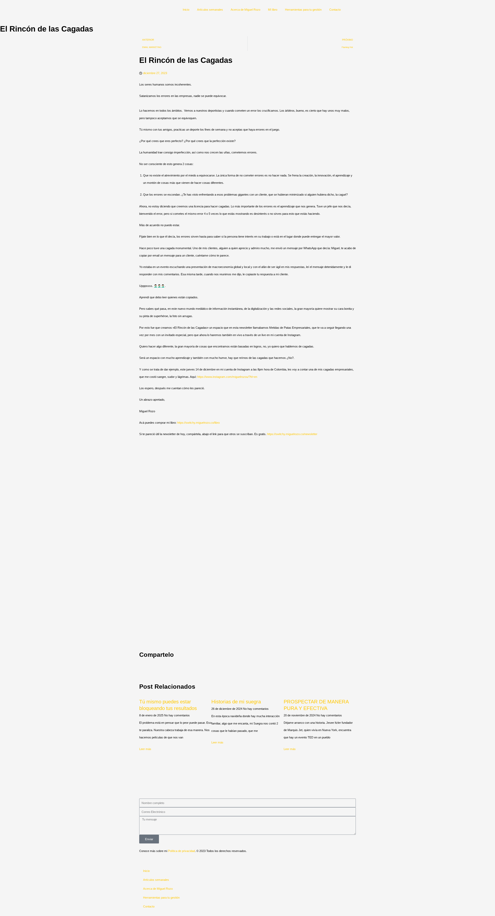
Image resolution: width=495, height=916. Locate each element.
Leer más (145, 749)
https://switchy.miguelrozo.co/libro (198, 422)
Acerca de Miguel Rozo (248, 9)
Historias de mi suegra (236, 702)
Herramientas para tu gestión (305, 9)
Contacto (336, 9)
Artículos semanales (213, 9)
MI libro (274, 9)
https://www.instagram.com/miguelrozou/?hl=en (227, 376)
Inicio (190, 9)
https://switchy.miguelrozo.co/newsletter (292, 434)
